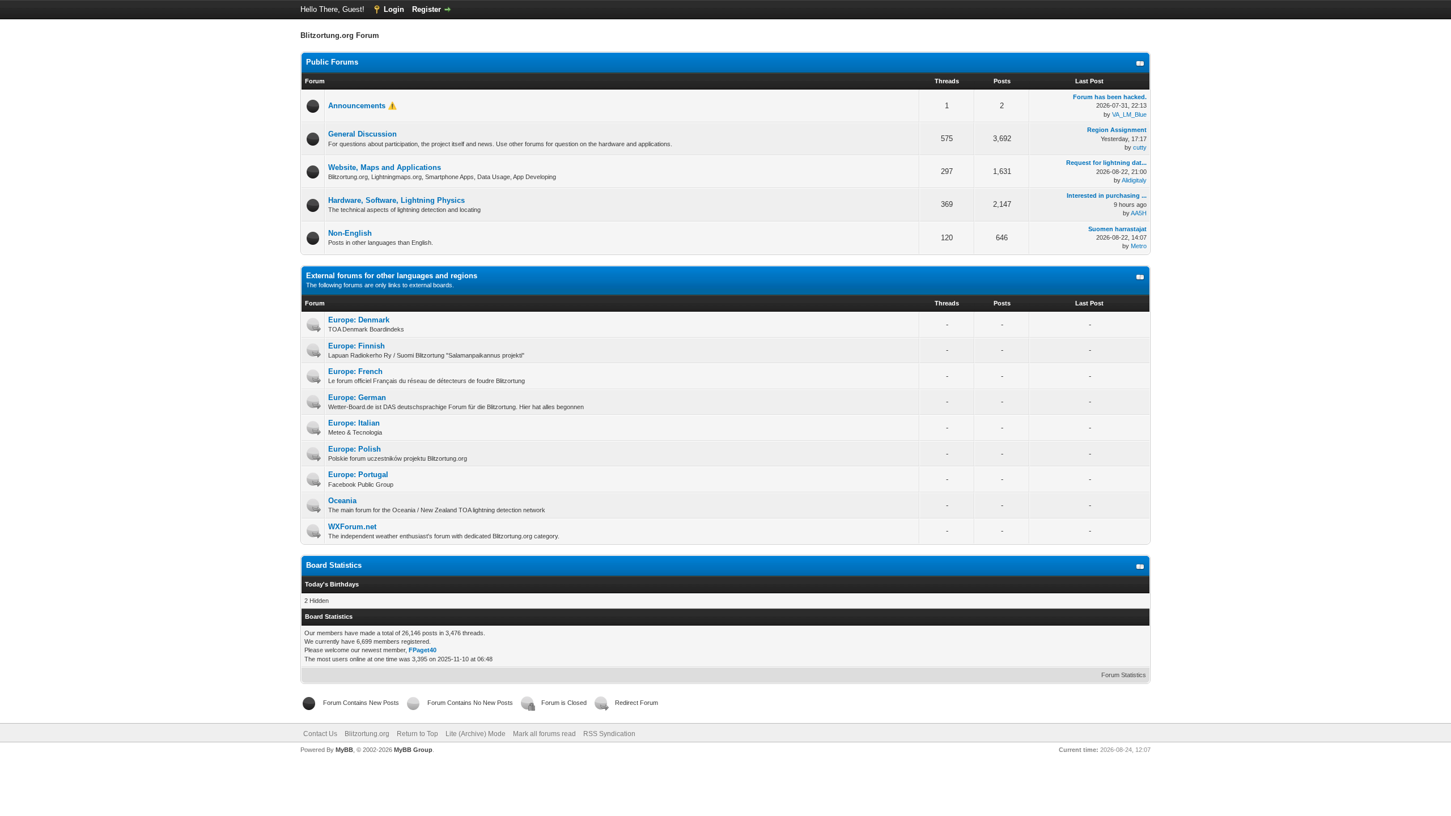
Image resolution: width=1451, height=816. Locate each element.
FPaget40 (422, 650)
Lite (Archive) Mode (476, 734)
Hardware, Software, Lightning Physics (396, 200)
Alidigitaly (1134, 180)
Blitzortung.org (367, 734)
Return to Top (417, 734)
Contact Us (320, 734)
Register (426, 9)
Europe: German (357, 397)
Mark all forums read (544, 734)
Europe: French (355, 371)
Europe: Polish (354, 449)
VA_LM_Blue (1129, 114)
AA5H (1139, 213)
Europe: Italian (354, 423)
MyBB (344, 749)
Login (394, 9)
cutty (1140, 147)
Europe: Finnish (356, 346)
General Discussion (362, 134)
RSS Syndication (609, 734)
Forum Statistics (1123, 675)
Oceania (342, 500)
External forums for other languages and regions (391, 275)
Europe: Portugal (358, 474)
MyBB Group (413, 749)
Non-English (350, 233)
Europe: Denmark (358, 320)
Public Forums (332, 62)
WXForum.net (352, 526)
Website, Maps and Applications (384, 167)
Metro (1139, 246)
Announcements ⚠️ (362, 105)
